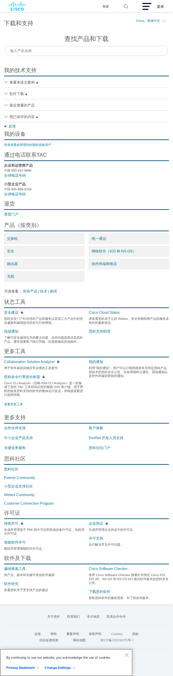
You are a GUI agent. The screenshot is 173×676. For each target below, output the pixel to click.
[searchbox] (86, 51)
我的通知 (96, 362)
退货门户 (11, 214)
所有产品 (30, 291)
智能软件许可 (15, 542)
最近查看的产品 (22, 105)
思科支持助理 (99, 331)
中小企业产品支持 (18, 438)
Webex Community (19, 495)
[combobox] (86, 51)
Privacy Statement (20, 667)
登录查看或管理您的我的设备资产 (27, 145)
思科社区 (11, 469)
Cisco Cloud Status (104, 312)
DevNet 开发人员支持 (106, 438)
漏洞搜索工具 (15, 569)
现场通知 (11, 331)
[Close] (126, 655)
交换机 (12, 238)
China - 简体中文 (148, 21)
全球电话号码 (15, 175)
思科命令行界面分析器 (22, 377)
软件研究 (11, 584)
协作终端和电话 (104, 264)
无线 (10, 276)
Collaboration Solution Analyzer (29, 362)
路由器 (12, 264)
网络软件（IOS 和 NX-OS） (114, 251)
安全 (10, 251)
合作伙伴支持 (15, 428)
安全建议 (11, 312)
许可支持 (96, 538)
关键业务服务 (15, 448)
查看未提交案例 (22, 82)
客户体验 (96, 428)
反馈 (12, 126)
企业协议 (96, 523)
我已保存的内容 (22, 117)
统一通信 (99, 238)
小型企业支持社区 (18, 486)
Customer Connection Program (29, 503)
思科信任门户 (99, 448)
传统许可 (11, 523)
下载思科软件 (99, 592)
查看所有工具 (13, 404)
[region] (66, 662)
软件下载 (17, 94)
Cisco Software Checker (108, 569)
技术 (43, 291)
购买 (53, 291)
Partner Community (19, 478)
